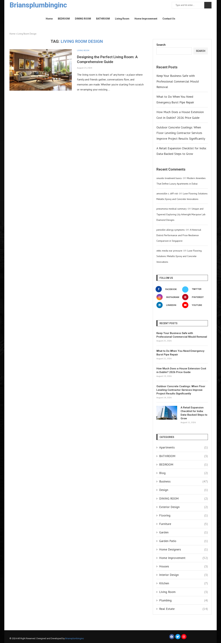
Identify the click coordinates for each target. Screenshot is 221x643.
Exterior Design (183, 507)
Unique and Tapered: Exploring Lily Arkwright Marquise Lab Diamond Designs (180, 214)
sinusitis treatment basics (169, 178)
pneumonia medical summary (171, 208)
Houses (183, 566)
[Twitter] (177, 636)
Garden (183, 532)
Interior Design (183, 575)
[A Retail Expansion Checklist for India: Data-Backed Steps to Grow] (166, 413)
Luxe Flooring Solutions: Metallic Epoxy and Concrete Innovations (179, 256)
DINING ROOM (83, 18)
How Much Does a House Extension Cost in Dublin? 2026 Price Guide (181, 370)
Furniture (183, 524)
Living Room (122, 18)
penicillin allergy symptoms (170, 229)
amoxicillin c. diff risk (167, 193)
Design (183, 490)
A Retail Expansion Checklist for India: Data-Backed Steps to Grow (194, 413)
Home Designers (183, 549)
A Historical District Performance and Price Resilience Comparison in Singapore (178, 235)
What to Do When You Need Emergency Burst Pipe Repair (180, 352)
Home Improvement (145, 18)
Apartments (183, 447)
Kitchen (183, 583)
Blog (183, 473)
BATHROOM (103, 18)
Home (49, 18)
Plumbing (183, 600)
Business (183, 481)
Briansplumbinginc (74, 638)
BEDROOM (64, 18)
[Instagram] (183, 636)
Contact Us (168, 18)
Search (208, 5)
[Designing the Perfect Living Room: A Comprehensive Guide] (40, 70)
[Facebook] (171, 636)
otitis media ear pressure (169, 250)
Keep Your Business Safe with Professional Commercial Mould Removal (177, 81)
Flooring (183, 515)
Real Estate (183, 609)
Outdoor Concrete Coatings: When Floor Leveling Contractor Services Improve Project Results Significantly (180, 133)
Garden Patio (183, 541)
